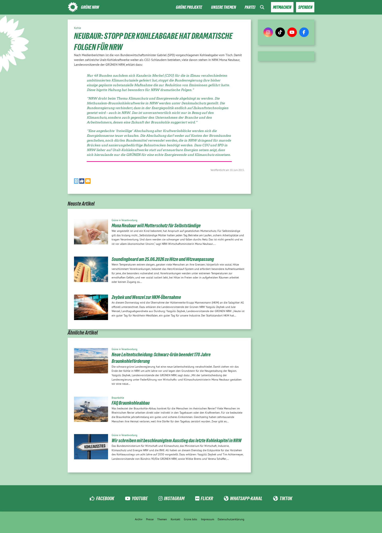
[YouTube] (292, 32)
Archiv (138, 519)
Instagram (174, 498)
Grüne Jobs (190, 519)
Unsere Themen (223, 7)
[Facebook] (304, 32)
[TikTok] (280, 32)
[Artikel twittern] (76, 181)
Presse (150, 519)
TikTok (286, 498)
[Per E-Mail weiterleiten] (88, 181)
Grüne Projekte (189, 7)
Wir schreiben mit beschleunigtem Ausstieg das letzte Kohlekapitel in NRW (177, 440)
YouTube (140, 498)
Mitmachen (282, 7)
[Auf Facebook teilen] (82, 181)
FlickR (207, 498)
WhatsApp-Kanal (246, 498)
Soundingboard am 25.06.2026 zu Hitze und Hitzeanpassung (163, 259)
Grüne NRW (90, 7)
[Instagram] (268, 32)
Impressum (207, 519)
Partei (250, 7)
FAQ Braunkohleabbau (131, 403)
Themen (162, 519)
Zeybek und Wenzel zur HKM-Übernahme (146, 297)
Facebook (105, 498)
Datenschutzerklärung (231, 519)
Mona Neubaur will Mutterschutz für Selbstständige (156, 225)
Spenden (305, 7)
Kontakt (175, 519)
